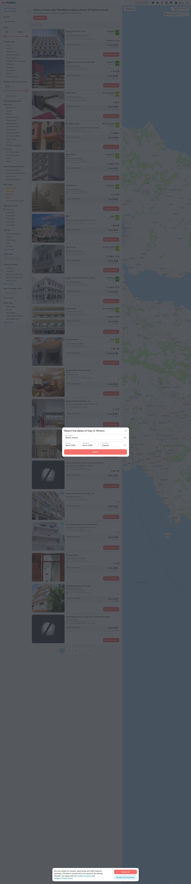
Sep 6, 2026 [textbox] (87, 445)
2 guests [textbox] (105, 445)
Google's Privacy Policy (63, 878)
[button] (125, 438)
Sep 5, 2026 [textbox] (70, 445)
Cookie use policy (84, 876)
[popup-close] (126, 430)
